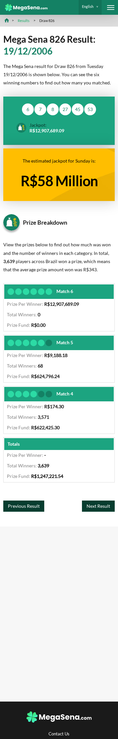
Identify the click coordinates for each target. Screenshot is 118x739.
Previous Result (24, 506)
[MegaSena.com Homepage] (24, 7)
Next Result (98, 506)
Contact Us (59, 733)
